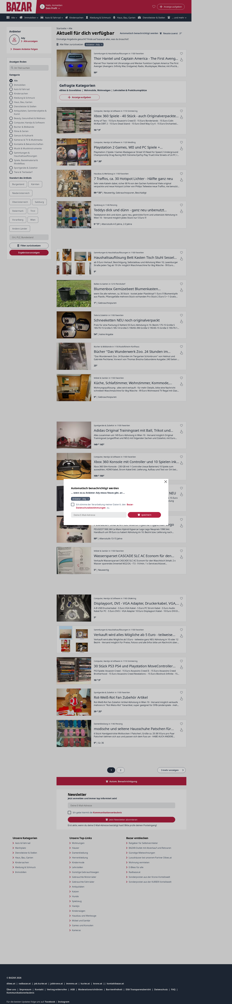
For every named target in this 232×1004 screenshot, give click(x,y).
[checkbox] (116, 506)
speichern (146, 514)
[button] (165, 481)
